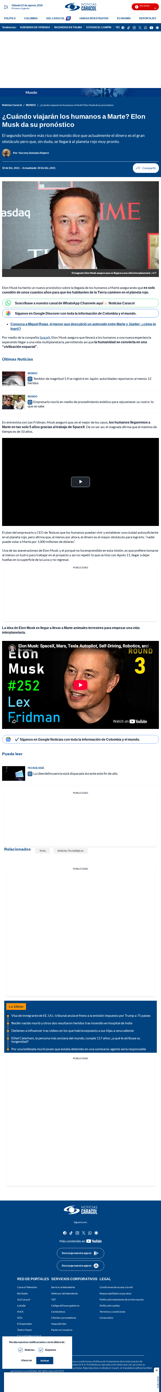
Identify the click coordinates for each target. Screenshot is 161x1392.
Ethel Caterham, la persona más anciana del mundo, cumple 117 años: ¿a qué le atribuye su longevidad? (75, 1039)
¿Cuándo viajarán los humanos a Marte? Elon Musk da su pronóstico (77, 105)
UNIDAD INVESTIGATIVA (94, 18)
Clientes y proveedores (63, 1317)
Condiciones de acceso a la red (116, 1287)
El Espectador (24, 1323)
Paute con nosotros (61, 1329)
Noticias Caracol (12, 105)
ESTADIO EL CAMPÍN (98, 27)
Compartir (146, 168)
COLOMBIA (31, 18)
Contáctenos (58, 1311)
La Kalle (21, 1305)
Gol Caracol (23, 1299)
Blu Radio (22, 1293)
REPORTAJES (147, 18)
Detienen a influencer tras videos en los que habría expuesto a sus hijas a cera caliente (72, 1030)
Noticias (30, 1349)
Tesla (42, 850)
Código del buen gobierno (65, 1305)
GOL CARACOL (55, 18)
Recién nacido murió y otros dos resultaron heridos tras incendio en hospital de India (71, 1023)
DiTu (19, 1317)
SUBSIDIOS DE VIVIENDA (35, 27)
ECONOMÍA (124, 18)
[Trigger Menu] (5, 7)
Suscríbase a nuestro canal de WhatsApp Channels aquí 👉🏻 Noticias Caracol (75, 303)
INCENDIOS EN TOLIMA (68, 27)
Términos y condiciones (112, 1311)
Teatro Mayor (24, 1329)
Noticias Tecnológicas (71, 850)
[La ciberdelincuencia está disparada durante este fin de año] (13, 773)
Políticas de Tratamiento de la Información (116, 1361)
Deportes (50, 1349)
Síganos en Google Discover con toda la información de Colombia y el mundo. (75, 313)
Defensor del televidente (64, 1293)
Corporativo (106, 1317)
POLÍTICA (10, 18)
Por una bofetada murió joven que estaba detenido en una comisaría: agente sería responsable (78, 1049)
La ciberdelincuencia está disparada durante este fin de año (75, 773)
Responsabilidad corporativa (115, 1293)
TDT (53, 1299)
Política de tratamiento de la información (122, 1299)
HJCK (20, 1311)
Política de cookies (110, 1305)
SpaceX (45, 337)
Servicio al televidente (63, 1287)
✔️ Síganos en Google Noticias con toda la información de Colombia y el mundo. (77, 739)
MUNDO (31, 105)
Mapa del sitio (58, 1323)
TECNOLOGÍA (36, 767)
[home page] (80, 7)
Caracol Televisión (27, 1287)
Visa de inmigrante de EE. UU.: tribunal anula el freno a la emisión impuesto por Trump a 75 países (81, 1015)
